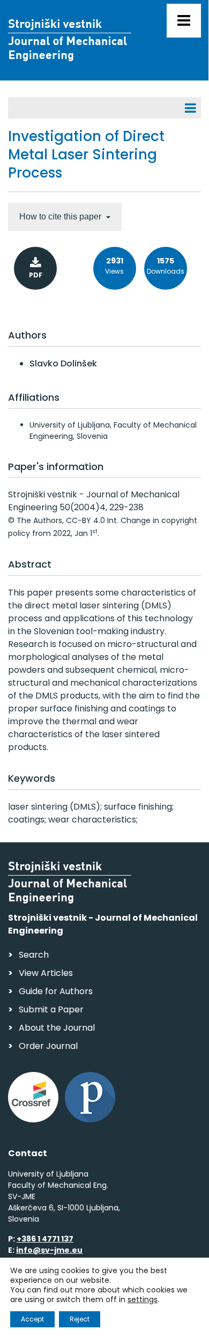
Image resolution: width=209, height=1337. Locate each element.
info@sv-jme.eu (49, 1250)
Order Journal (48, 1046)
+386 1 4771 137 (45, 1238)
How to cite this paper (61, 216)
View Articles (46, 973)
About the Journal (57, 1028)
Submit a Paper (51, 1009)
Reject (79, 1319)
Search (34, 955)
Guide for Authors (56, 991)
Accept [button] (32, 1319)
